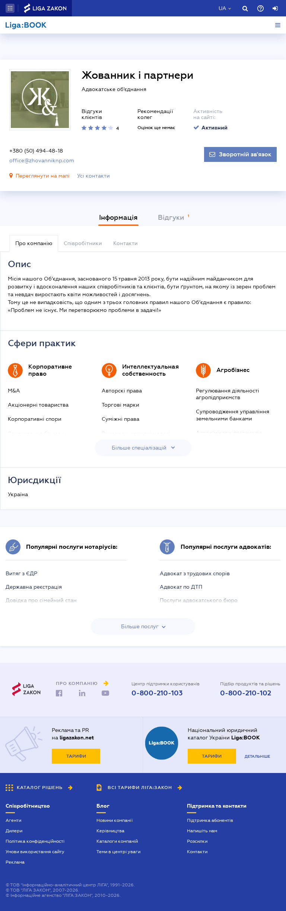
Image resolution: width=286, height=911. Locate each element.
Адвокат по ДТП (181, 587)
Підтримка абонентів (210, 820)
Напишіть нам (202, 830)
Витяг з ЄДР (21, 573)
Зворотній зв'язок (245, 154)
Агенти (13, 820)
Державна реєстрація (34, 587)
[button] (10, 8)
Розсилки (197, 841)
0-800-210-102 (245, 693)
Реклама (15, 862)
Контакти (197, 851)
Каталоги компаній (117, 841)
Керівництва (110, 830)
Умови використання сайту (35, 851)
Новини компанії (114, 820)
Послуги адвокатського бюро (199, 600)
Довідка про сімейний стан (41, 600)
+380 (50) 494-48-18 (36, 151)
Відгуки (172, 217)
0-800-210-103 (156, 693)
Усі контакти (93, 176)
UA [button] (222, 8)
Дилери (14, 830)
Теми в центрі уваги (118, 851)
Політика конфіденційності (35, 841)
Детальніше (257, 756)
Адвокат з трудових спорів (195, 573)
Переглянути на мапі (43, 176)
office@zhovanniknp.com (41, 160)
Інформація (118, 217)
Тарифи (76, 756)
